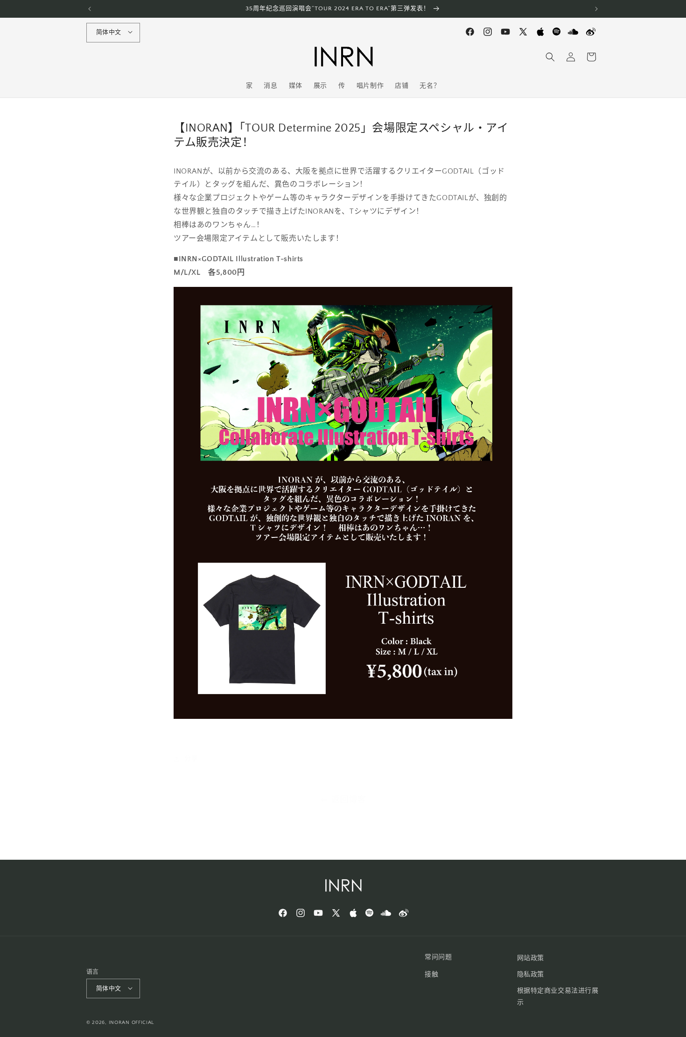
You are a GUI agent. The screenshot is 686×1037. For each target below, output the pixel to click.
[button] (550, 57)
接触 (431, 974)
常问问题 (438, 957)
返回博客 (348, 800)
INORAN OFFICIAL (131, 1023)
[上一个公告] (89, 9)
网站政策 (530, 958)
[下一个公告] (596, 9)
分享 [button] (191, 758)
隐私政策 (530, 974)
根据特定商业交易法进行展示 (558, 996)
